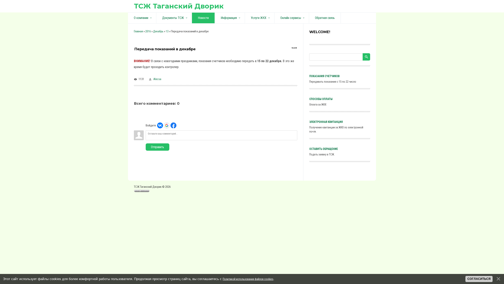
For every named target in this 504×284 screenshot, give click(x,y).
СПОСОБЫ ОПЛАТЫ (321, 99)
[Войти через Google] (167, 125)
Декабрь (158, 31)
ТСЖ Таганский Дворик (179, 6)
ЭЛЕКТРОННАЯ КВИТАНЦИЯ (326, 121)
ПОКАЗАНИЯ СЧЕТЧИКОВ (324, 76)
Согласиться (479, 278)
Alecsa (157, 79)
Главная (138, 31)
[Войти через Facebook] (173, 125)
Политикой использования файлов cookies (248, 279)
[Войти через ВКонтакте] (160, 125)
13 (167, 31)
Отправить (157, 147)
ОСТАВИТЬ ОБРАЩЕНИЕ (323, 148)
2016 (148, 31)
